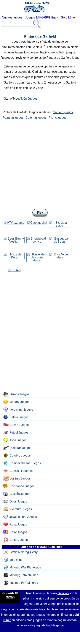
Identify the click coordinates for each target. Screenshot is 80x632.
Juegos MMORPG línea (41, 17)
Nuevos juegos (12, 17)
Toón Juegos (28, 98)
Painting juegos (13, 117)
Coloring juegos (36, 117)
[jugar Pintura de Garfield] (40, 213)
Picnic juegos (57, 117)
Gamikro (63, 593)
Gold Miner (68, 17)
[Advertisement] (40, 163)
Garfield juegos (63, 112)
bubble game (55, 625)
